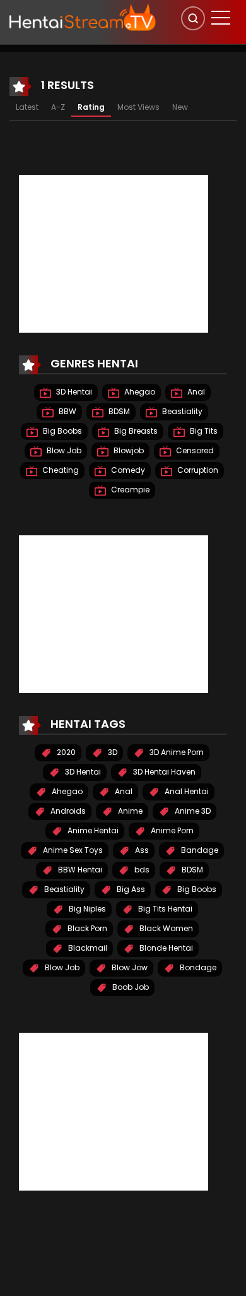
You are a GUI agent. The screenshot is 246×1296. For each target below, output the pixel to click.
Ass (141, 850)
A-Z (58, 107)
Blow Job (63, 450)
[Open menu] (220, 18)
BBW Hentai (79, 869)
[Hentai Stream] (82, 17)
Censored (194, 450)
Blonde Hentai (165, 947)
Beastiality (181, 411)
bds (140, 869)
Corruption (196, 470)
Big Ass (130, 889)
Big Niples (86, 908)
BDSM (118, 411)
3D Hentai (73, 391)
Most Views (138, 107)
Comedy (127, 470)
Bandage (198, 850)
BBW (66, 411)
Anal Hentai (186, 791)
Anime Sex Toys (72, 850)
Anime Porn (171, 830)
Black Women (165, 928)
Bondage (197, 967)
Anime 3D (192, 811)
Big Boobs (61, 430)
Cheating (59, 470)
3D (111, 752)
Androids (67, 811)
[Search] (193, 18)
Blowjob (128, 450)
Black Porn (86, 928)
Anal (195, 391)
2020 (65, 752)
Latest (27, 107)
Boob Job (129, 987)
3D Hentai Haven (163, 771)
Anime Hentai (92, 830)
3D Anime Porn (176, 752)
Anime (129, 811)
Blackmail (86, 947)
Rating (91, 107)
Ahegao (138, 391)
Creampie (129, 489)
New (180, 107)
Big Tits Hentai (164, 908)
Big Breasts (135, 430)
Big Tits (203, 430)
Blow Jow (129, 967)
